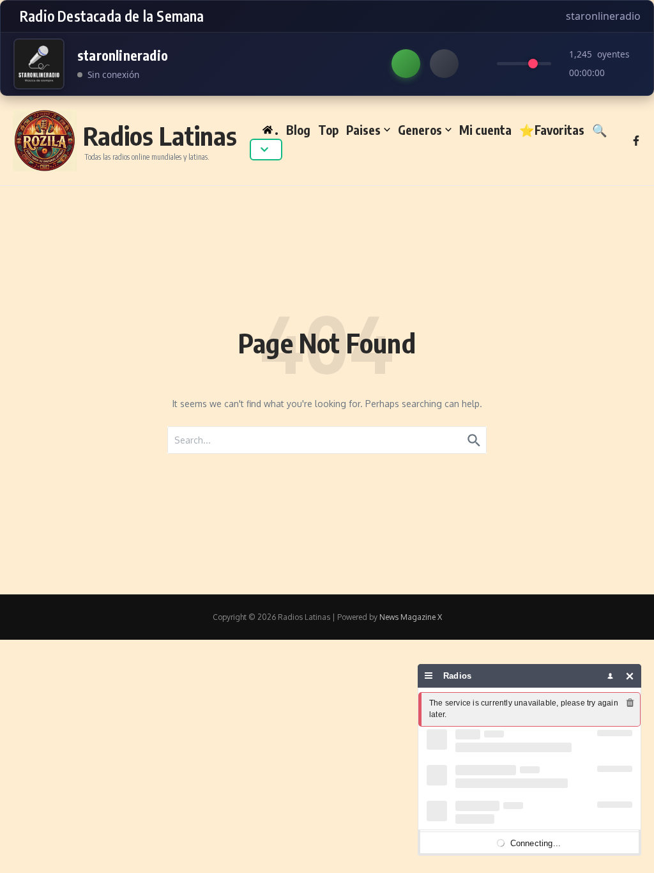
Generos (420, 129)
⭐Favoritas (551, 129)
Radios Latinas (160, 135)
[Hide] (630, 676)
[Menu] (429, 676)
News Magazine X (410, 617)
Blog (298, 129)
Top (328, 129)
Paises (363, 129)
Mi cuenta (485, 129)
